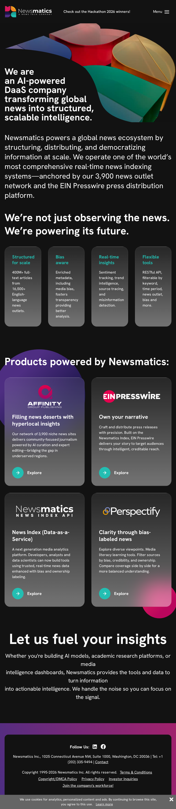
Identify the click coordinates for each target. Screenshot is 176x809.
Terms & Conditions (136, 772)
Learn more (104, 804)
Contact (101, 762)
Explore (34, 472)
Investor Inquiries (123, 778)
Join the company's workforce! (88, 785)
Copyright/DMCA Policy (57, 778)
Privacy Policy (93, 778)
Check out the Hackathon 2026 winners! (96, 11)
